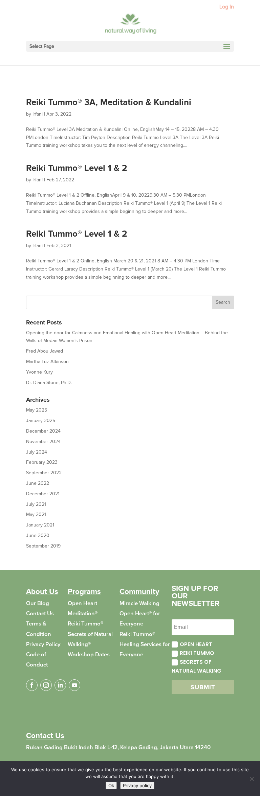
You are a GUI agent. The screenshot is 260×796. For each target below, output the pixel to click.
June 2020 (37, 535)
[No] (251, 778)
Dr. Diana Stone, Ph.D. (49, 382)
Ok (111, 785)
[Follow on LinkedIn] (60, 685)
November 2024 (43, 441)
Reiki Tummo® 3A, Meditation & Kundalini (108, 102)
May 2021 (36, 514)
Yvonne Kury (39, 372)
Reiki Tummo (197, 653)
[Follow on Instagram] (46, 685)
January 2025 (40, 420)
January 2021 (40, 525)
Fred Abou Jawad (44, 351)
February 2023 (42, 462)
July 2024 (36, 452)
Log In (226, 7)
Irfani (37, 114)
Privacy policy (137, 785)
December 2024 (43, 431)
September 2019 (43, 546)
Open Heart (196, 644)
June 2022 (37, 483)
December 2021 (43, 494)
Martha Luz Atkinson (47, 361)
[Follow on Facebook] (32, 685)
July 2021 (36, 504)
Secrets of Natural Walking (196, 666)
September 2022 (44, 473)
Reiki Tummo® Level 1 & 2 (76, 168)
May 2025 (36, 410)
